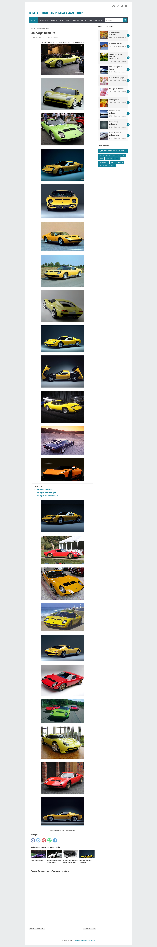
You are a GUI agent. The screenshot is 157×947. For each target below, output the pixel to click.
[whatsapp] (49, 840)
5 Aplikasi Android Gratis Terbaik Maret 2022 (112, 151)
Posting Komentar (53, 37)
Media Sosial (64, 20)
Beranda (33, 20)
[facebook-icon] (114, 6)
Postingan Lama (90, 929)
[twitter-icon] (122, 6)
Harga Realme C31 (119, 155)
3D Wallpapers (114, 100)
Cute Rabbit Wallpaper (116, 78)
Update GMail (104, 162)
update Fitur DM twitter (107, 166)
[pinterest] (44, 840)
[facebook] (33, 840)
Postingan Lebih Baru (37, 929)
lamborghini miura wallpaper (46, 493)
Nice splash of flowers (116, 89)
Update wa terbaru (117, 162)
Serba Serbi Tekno (95, 20)
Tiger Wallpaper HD (115, 43)
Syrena (117, 158)
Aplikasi (54, 20)
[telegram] (55, 840)
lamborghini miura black (44, 489)
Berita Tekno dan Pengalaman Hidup (56, 13)
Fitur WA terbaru (105, 155)
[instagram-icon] (118, 6)
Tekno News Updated (79, 20)
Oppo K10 (109, 158)
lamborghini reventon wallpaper (47, 496)
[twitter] (38, 840)
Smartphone (44, 20)
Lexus (101, 158)
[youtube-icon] (126, 6)
